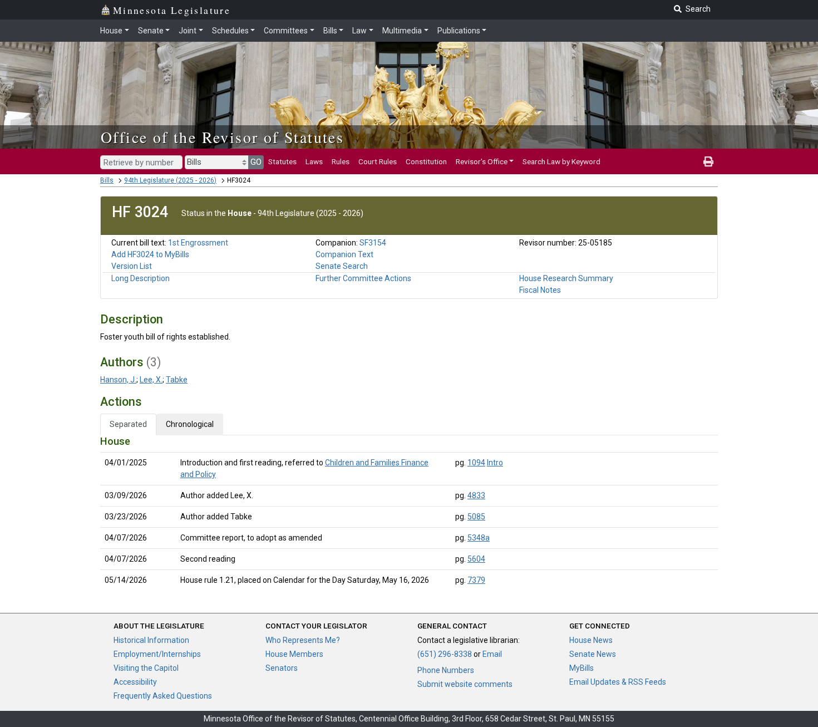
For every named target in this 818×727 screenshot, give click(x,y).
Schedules (230, 30)
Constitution (426, 161)
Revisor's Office (481, 161)
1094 (476, 462)
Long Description (140, 278)
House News (591, 640)
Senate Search (342, 266)
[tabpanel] (409, 513)
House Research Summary (566, 278)
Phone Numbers (445, 670)
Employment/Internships (157, 654)
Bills (330, 30)
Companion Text (344, 254)
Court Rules (377, 161)
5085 (476, 516)
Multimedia (402, 30)
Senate (151, 30)
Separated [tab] (128, 424)
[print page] (708, 161)
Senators (281, 668)
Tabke (177, 379)
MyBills (581, 668)
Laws (314, 161)
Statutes (282, 161)
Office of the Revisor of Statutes (222, 137)
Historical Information (151, 640)
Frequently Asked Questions (163, 695)
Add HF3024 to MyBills (150, 254)
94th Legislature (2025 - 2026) (170, 180)
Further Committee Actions (363, 278)
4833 (476, 495)
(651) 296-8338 (444, 654)
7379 (476, 580)
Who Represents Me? (302, 640)
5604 (476, 558)
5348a (478, 537)
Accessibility (135, 681)
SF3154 (372, 242)
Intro (495, 462)
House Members (294, 654)
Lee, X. (151, 379)
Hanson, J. (118, 379)
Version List (131, 266)
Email (492, 654)
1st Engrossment (198, 242)
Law (359, 30)
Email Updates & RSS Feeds (617, 681)
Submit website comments (465, 684)
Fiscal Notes (540, 290)
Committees (286, 30)
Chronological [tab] (190, 424)
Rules (340, 161)
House (111, 30)
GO (256, 162)
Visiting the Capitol (146, 668)
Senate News (592, 654)
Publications (458, 30)
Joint (187, 30)
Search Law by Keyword (561, 161)
